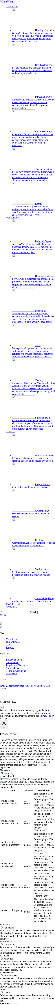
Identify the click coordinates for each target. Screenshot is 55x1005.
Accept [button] (3, 718)
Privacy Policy (47, 715)
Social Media (12, 668)
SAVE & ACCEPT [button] (9, 1003)
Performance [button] (6, 941)
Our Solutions (13, 217)
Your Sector (12, 6)
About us (10, 431)
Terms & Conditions (16, 670)
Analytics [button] (4, 955)
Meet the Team (13, 604)
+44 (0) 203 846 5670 (39, 685)
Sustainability (12, 662)
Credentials (11, 606)
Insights (10, 647)
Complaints (11, 673)
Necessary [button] (5, 770)
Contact (3, 615)
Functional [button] (5, 924)
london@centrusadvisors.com (14, 685)
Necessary (9, 773)
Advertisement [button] (7, 972)
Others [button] (3, 989)
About (9, 644)
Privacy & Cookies (15, 659)
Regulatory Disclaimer (17, 665)
